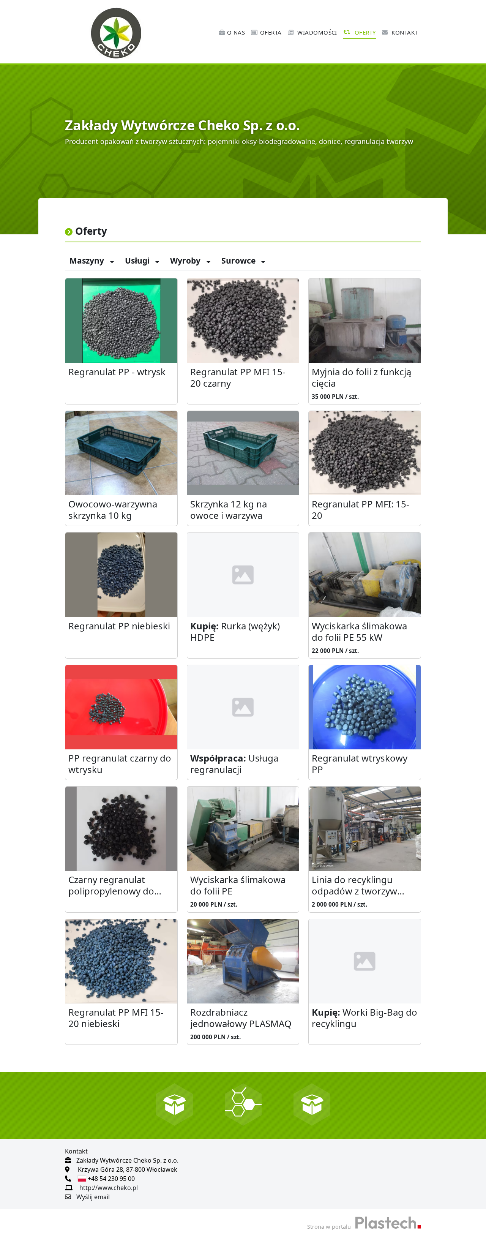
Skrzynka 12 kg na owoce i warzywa (228, 509)
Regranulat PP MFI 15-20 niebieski (116, 1018)
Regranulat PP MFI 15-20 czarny (238, 377)
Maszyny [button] (87, 260)
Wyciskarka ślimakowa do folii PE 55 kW (359, 631)
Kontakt (404, 32)
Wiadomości (316, 32)
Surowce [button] (239, 260)
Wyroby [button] (186, 260)
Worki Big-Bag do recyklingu (364, 1018)
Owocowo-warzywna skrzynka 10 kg (112, 509)
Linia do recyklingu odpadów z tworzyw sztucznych (354, 886)
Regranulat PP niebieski (119, 626)
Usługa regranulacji (234, 764)
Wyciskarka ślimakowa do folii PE (238, 885)
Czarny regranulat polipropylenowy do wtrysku (111, 886)
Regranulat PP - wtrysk (117, 372)
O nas (236, 32)
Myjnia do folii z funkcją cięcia (361, 377)
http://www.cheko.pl (108, 1188)
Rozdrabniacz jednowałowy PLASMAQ (241, 1018)
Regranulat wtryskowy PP (359, 764)
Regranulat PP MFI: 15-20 (360, 509)
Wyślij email (93, 1197)
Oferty (364, 32)
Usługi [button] (138, 260)
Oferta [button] (271, 32)
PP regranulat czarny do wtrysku (119, 764)
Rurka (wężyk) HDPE (235, 631)
